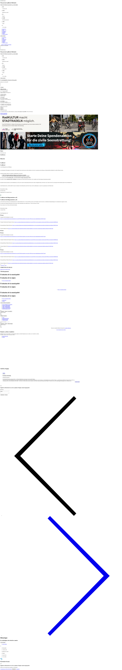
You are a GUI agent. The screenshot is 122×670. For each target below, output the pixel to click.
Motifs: (1, 391)
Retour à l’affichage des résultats (6, 44)
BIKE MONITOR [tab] (5, 336)
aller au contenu (3, 78)
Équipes (3, 301)
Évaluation (4, 31)
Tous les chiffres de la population (7, 304)
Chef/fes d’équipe (5, 34)
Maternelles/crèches (5, 319)
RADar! (3, 33)
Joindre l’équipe (77, 381)
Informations (4, 29)
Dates (3, 38)
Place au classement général (6, 280)
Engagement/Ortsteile (5, 318)
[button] (2, 265)
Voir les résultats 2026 (3, 114)
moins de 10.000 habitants (6, 305)
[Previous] (62, 515)
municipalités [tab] (4, 300)
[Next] (62, 635)
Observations (4, 30)
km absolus (2, 311)
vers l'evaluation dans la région (61, 329)
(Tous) (3, 317)
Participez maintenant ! (3, 113)
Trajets (6, 311)
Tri (0, 310)
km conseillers (10, 311)
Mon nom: (2, 389)
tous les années (3, 642)
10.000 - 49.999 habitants (6, 306)
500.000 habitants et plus (6, 308)
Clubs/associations (5, 320)
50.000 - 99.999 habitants (6, 307)
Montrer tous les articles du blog (5, 269)
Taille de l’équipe (10, 323)
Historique (3, 32)
